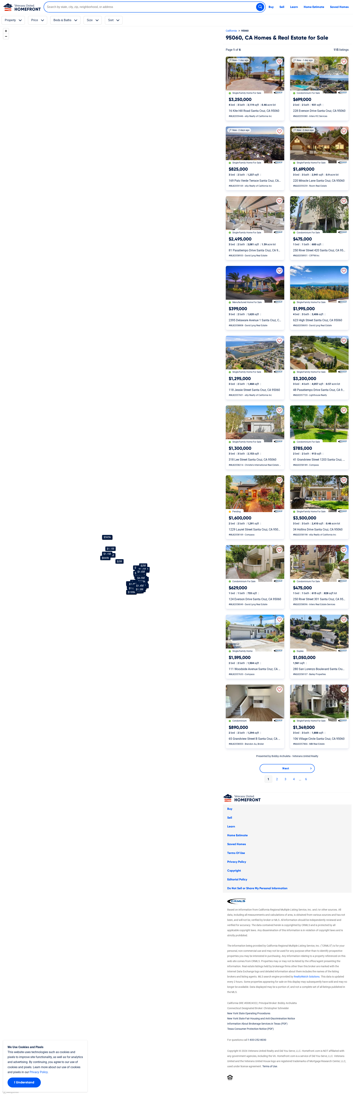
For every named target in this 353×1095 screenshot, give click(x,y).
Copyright (234, 870)
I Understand (24, 1082)
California (231, 30)
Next (285, 768)
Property (10, 20)
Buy (271, 7)
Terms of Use (269, 1066)
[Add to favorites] (279, 61)
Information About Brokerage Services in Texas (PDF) (257, 1023)
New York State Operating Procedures (248, 1013)
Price (34, 20)
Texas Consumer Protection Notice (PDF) (250, 1028)
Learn (294, 7)
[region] (110, 560)
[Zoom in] (6, 31)
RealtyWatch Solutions (307, 976)
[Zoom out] (6, 36)
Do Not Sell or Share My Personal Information (257, 888)
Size (90, 20)
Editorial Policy (237, 879)
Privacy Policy (236, 861)
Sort (110, 20)
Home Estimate (314, 7)
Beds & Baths (62, 20)
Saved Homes (339, 7)
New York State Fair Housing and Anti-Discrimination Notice (261, 1018)
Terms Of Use (236, 853)
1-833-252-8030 (257, 1039)
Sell (281, 7)
